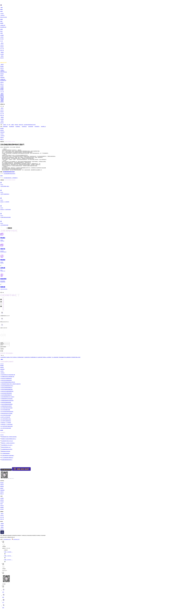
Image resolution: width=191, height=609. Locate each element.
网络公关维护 (78, 357)
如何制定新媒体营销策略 (5, 402)
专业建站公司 (8, 357)
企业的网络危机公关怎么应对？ (7, 445)
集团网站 (2, 507)
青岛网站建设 (5, 126)
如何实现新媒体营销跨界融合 (6, 404)
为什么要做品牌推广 (55, 357)
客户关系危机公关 (14, 357)
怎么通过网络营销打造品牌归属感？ (7, 455)
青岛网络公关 (43, 126)
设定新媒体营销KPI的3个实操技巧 (7, 396)
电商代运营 (21, 124)
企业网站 (2, 498)
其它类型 (2, 509)
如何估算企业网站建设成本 (6, 380)
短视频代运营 (2, 25)
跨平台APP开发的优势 (5, 417)
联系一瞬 (2, 50)
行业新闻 (2, 54)
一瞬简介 (2, 43)
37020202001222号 (16, 539)
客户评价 (2, 89)
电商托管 (1, 29)
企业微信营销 (39, 357)
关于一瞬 (2, 91)
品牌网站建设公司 (34, 357)
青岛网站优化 (24, 126)
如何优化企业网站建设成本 (6, 378)
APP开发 (1, 13)
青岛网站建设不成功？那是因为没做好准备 (9, 436)
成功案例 (2, 35)
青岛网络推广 (18, 126)
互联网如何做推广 (21, 357)
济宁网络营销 (73, 357)
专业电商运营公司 (27, 357)
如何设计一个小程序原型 (5, 422)
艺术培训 (2, 501)
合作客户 (2, 37)
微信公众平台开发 (3, 17)
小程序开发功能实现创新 (5, 428)
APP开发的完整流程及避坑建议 (6, 411)
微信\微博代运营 (3, 27)
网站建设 (1, 9)
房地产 (1, 503)
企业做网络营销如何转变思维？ (7, 449)
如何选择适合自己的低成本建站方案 (7, 374)
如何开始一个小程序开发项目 (6, 424)
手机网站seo (44, 357)
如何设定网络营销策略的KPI (6, 387)
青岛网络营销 (11, 126)
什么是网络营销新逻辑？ (5, 453)
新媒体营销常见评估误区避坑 (6, 398)
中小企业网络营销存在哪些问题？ (7, 457)
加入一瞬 (2, 48)
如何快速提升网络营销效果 (6, 393)
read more (2, 363)
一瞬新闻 (2, 52)
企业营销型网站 (3, 357)
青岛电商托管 (37, 126)
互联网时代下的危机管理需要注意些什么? (8, 438)
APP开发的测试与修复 (5, 409)
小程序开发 (2, 15)
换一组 (2, 355)
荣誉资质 (2, 46)
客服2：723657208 (8, 555)
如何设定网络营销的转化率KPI (6, 385)
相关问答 (2, 57)
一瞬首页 (1, 7)
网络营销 (1, 19)
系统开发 (1, 11)
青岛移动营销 (30, 126)
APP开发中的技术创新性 (5, 415)
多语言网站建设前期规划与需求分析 (7, 382)
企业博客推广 (49, 357)
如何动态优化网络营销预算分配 (6, 391)
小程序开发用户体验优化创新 (6, 426)
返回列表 (1, 175)
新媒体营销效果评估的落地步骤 (6, 400)
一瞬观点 (2, 100)
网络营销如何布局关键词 (5, 451)
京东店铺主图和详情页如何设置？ (10, 173)
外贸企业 (2, 505)
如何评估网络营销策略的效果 (6, 389)
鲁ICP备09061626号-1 (7, 539)
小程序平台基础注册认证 (5, 420)
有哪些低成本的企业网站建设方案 (7, 376)
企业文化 (2, 94)
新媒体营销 (2, 77)
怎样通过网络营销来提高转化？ (7, 459)
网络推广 (1, 21)
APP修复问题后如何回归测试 (6, 407)
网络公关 (1, 31)
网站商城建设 (61, 357)
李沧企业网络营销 (67, 357)
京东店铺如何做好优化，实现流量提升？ (11, 177)
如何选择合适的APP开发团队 (6, 413)
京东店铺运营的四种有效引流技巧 (30, 124)
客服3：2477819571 (8, 559)
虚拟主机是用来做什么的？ (6, 447)
